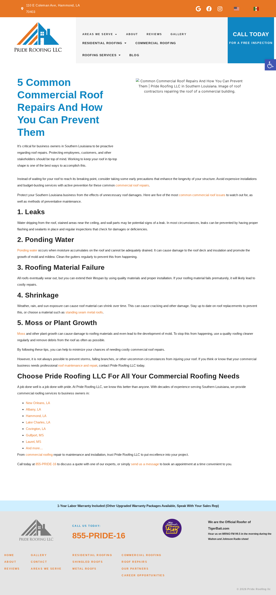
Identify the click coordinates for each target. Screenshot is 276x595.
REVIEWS (12, 568)
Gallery (179, 34)
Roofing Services (99, 55)
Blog (134, 55)
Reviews (154, 34)
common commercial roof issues (202, 195)
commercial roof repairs (132, 185)
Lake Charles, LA (38, 422)
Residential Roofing (102, 43)
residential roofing (92, 555)
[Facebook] (209, 8)
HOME (9, 555)
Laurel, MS (33, 441)
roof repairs (134, 561)
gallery (39, 555)
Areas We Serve (97, 34)
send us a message (145, 464)
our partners (135, 568)
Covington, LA (36, 429)
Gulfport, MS (35, 435)
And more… (34, 448)
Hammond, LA (36, 416)
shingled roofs (87, 561)
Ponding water (27, 250)
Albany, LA (33, 409)
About (132, 34)
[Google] (198, 8)
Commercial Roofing (155, 43)
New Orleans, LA (38, 403)
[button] (270, 64)
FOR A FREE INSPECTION (251, 43)
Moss (21, 333)
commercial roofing (39, 454)
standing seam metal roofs (84, 312)
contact (39, 561)
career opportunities (143, 575)
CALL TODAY (251, 34)
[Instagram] (220, 8)
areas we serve (46, 568)
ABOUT (10, 561)
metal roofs (84, 568)
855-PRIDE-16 (46, 464)
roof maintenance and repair (77, 365)
